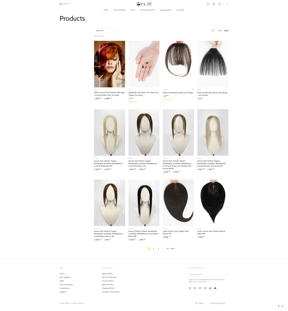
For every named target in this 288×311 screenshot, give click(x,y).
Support (63, 292)
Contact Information (111, 292)
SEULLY (68, 303)
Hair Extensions (66, 284)
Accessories (65, 288)
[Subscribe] (227, 274)
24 (168, 248)
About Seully (107, 273)
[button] (208, 3)
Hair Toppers (65, 277)
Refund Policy (108, 284)
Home (62, 273)
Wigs (62, 281)
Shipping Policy (108, 288)
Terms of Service (109, 277)
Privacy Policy (108, 281)
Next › (173, 248)
